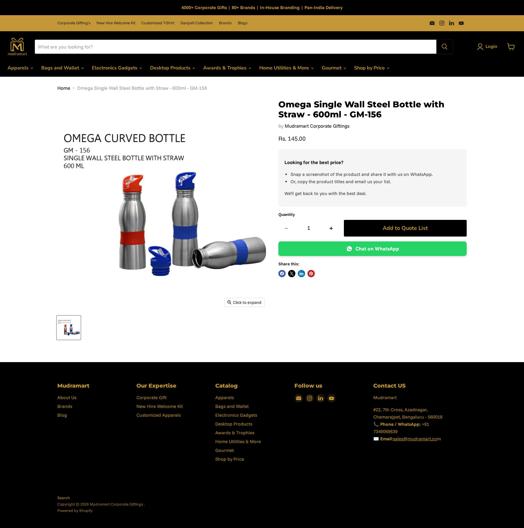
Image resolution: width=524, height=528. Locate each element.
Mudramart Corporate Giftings (317, 126)
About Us (66, 397)
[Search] (444, 47)
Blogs (242, 23)
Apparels (19, 68)
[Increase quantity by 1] (331, 228)
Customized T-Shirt (157, 23)
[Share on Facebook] (282, 273)
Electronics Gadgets (115, 68)
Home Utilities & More (284, 68)
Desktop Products (171, 68)
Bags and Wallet (60, 68)
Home (63, 88)
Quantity (286, 214)
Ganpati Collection (196, 23)
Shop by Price (370, 68)
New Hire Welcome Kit (115, 23)
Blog (62, 415)
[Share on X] (291, 273)
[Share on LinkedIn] (301, 273)
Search (63, 497)
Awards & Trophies (225, 68)
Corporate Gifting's (73, 23)
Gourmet (332, 68)
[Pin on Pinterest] (311, 273)
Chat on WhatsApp (377, 248)
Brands (225, 23)
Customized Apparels (158, 415)
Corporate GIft (151, 397)
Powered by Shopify (74, 510)
